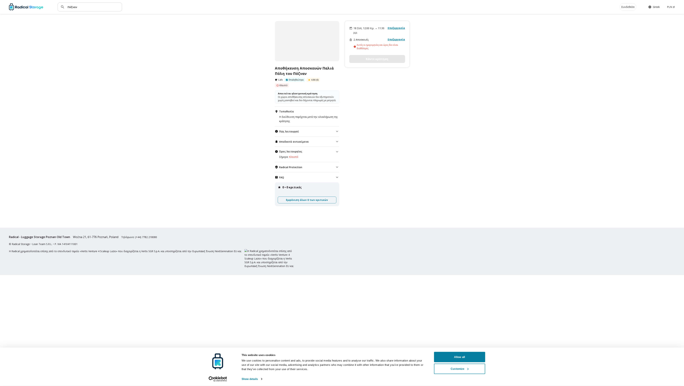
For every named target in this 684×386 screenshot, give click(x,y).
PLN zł (671, 7)
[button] (307, 131)
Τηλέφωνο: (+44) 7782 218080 (139, 237)
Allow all (459, 356)
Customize (457, 368)
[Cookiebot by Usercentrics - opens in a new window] (217, 379)
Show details (250, 378)
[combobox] (93, 7)
